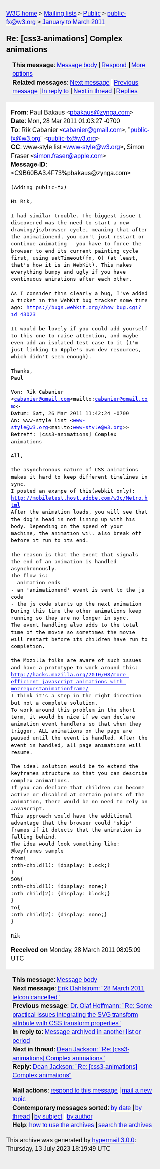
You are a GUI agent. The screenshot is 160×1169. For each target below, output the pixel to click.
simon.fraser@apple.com (68, 156)
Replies (126, 91)
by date (121, 1108)
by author (79, 1116)
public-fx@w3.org (72, 138)
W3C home (21, 13)
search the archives (125, 1125)
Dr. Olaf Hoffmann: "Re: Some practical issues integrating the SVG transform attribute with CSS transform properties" (82, 1014)
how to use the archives (61, 1125)
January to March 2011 (73, 22)
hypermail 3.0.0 (113, 1140)
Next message (90, 82)
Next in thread (92, 91)
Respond (114, 65)
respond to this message (84, 1090)
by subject (48, 1116)
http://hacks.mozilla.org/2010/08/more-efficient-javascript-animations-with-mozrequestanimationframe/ (70, 681)
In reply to (55, 91)
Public (92, 13)
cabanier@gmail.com (92, 130)
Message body (77, 65)
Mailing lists (60, 13)
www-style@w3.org (93, 147)
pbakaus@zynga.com (100, 112)
